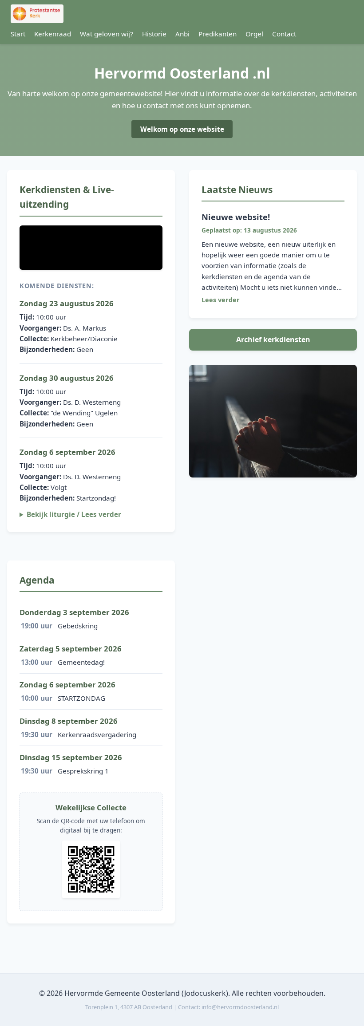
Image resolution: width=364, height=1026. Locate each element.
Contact (284, 33)
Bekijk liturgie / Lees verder (74, 514)
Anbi (182, 33)
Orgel (254, 33)
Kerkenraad (52, 33)
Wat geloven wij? (106, 33)
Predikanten (217, 33)
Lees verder (221, 300)
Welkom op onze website (182, 129)
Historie (154, 33)
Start (18, 33)
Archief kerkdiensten (273, 339)
